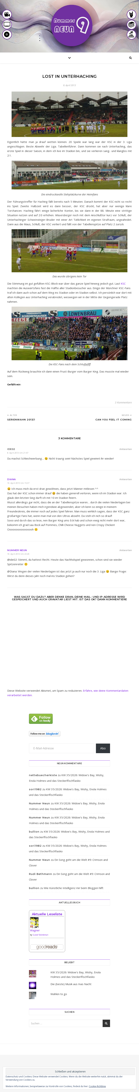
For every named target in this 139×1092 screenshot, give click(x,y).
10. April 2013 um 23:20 (18, 554)
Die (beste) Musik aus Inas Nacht (70, 984)
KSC (123, 283)
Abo (103, 748)
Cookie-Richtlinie (97, 1086)
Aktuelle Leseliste (47, 914)
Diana (11, 479)
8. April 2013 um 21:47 (17, 452)
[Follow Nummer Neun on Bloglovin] (69, 733)
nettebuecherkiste (43, 775)
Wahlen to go (58, 994)
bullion (34, 831)
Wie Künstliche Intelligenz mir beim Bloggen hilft (73, 888)
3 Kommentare (123, 402)
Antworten (125, 449)
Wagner (35, 930)
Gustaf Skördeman (40, 935)
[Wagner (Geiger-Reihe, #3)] (47, 924)
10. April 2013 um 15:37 (18, 483)
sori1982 (35, 789)
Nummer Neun (17, 550)
